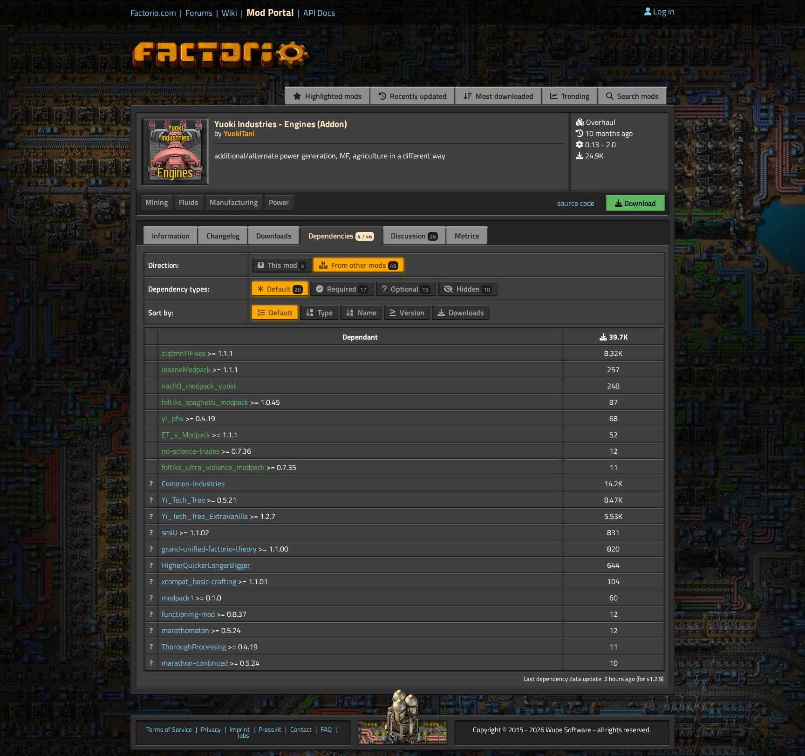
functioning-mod (189, 614)
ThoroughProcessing (195, 646)
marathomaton (186, 630)
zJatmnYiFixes (184, 353)
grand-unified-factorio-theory (210, 548)
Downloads (274, 235)
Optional (409, 288)
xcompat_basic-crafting (200, 581)
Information (171, 235)
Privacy (211, 730)
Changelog (222, 235)
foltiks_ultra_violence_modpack (214, 467)
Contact (301, 730)
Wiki (229, 13)
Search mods (637, 96)
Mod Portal (270, 12)
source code (575, 203)
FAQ (326, 730)
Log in (664, 11)
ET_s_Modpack (187, 434)
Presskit (270, 730)
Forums (198, 13)
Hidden (472, 288)
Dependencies (340, 235)
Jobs (243, 736)
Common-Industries (193, 483)
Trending (574, 96)
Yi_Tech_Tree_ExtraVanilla (206, 516)
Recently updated (417, 96)
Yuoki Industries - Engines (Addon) (280, 123)
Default (283, 288)
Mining (156, 202)
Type (324, 312)
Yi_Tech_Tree (184, 499)
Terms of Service (169, 730)
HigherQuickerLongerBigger (206, 565)
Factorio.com (153, 13)
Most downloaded (503, 96)
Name (366, 312)
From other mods (362, 265)
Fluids (188, 202)
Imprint (240, 730)
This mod (285, 265)
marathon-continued (196, 662)
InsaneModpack (187, 369)
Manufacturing (234, 202)
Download (639, 203)
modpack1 (179, 597)
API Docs (319, 13)
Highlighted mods (332, 96)
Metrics (467, 235)
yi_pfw (173, 418)
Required (346, 288)
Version (411, 312)
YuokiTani (239, 133)
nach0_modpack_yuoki (199, 385)
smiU (170, 532)
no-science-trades (191, 450)
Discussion (413, 235)
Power (279, 202)
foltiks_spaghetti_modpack (206, 402)
